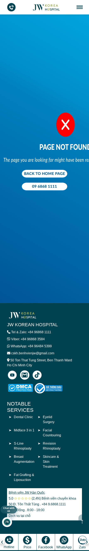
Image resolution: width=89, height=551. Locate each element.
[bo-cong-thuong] (53, 388)
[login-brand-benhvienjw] (22, 315)
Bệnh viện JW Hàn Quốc (27, 492)
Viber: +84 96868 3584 (28, 339)
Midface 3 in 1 (24, 430)
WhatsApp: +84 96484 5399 (31, 346)
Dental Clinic (23, 417)
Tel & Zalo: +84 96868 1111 (31, 332)
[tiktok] (37, 375)
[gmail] (24, 375)
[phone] (11, 7)
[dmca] (20, 388)
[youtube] (12, 375)
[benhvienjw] (46, 7)
